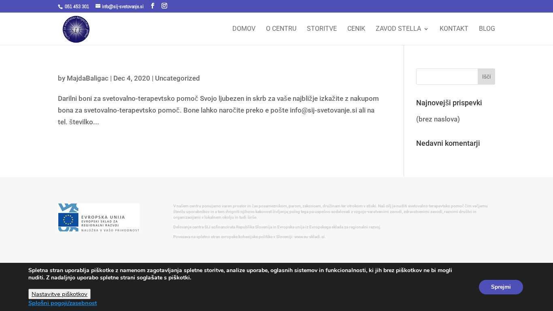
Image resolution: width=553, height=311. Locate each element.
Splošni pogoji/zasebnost (62, 303)
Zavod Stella (398, 29)
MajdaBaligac (87, 78)
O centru (281, 29)
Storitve (322, 29)
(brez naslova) (438, 119)
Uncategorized (177, 78)
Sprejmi (501, 287)
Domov (243, 29)
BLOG (487, 29)
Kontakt (454, 29)
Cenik (356, 29)
